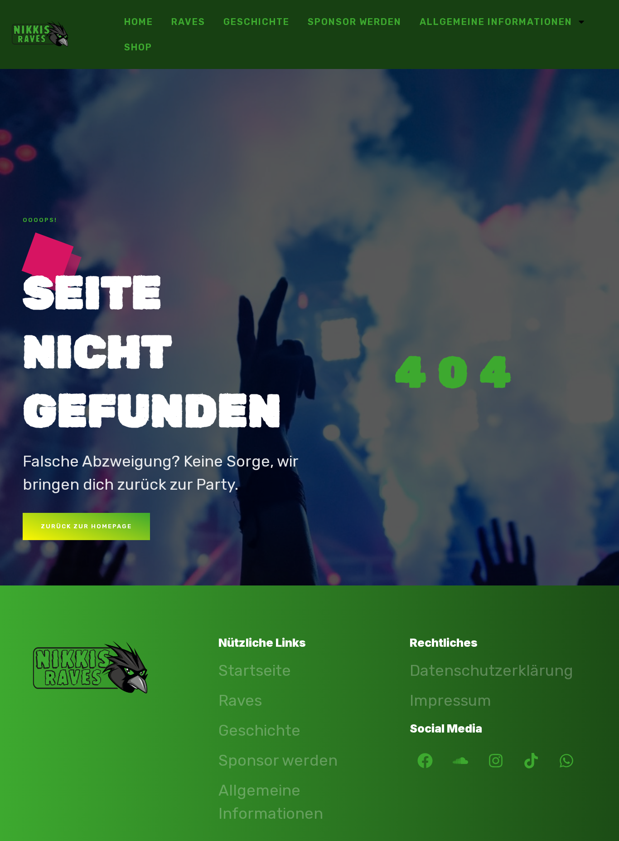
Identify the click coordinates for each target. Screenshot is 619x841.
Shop (138, 47)
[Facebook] (425, 760)
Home (138, 21)
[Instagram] (495, 760)
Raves (188, 21)
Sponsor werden (354, 21)
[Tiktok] (531, 760)
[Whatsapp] (566, 760)
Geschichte (256, 21)
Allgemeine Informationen (496, 21)
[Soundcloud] (460, 760)
